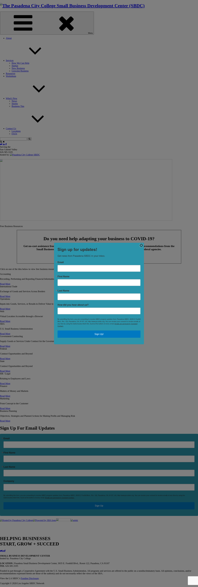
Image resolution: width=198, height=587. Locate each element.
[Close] (141, 245)
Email (61, 262)
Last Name (63, 290)
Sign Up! (99, 334)
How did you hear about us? (73, 305)
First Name (63, 276)
